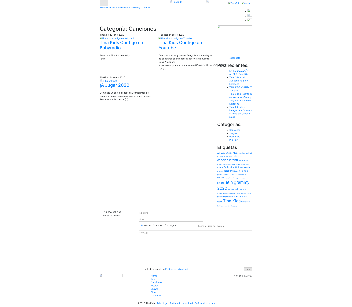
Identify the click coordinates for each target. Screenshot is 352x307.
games (219, 175)
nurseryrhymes (241, 193)
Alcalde (236, 153)
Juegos (233, 133)
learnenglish (233, 189)
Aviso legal (162, 303)
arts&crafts (228, 156)
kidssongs (243, 178)
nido (240, 189)
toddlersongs (232, 206)
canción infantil (228, 160)
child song (243, 160)
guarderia (226, 175)
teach (219, 202)
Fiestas (124, 7)
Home (103, 7)
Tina (108, 7)
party (249, 193)
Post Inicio (234, 136)
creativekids (245, 164)
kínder (220, 182)
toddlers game (222, 206)
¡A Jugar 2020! (115, 85)
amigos (242, 153)
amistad (249, 153)
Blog (137, 7)
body (240, 156)
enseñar (220, 171)
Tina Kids (232, 200)
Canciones (115, 7)
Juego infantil (229, 178)
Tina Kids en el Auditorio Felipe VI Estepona (238, 80)
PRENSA (233, 139)
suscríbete (234, 57)
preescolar (229, 197)
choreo (219, 164)
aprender (220, 156)
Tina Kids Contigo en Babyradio (121, 45)
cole (224, 164)
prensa (237, 196)
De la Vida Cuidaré (234, 167)
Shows (131, 7)
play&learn (221, 197)
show (244, 196)
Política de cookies (205, 303)
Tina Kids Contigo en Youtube (180, 45)
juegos (237, 178)
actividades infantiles (224, 153)
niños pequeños (229, 193)
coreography (230, 164)
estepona (228, 170)
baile (235, 156)
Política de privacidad (176, 269)
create (238, 164)
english (247, 167)
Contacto (145, 7)
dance (220, 167)
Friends (243, 170)
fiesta (236, 171)
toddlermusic (246, 202)
